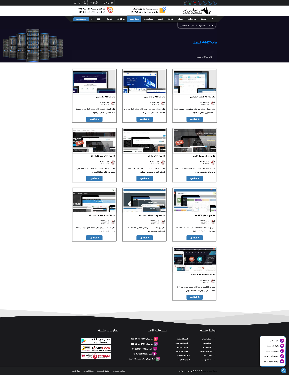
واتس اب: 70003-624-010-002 (142, 349)
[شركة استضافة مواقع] (196, 10)
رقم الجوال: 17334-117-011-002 (142, 344)
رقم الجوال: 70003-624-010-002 (142, 339)
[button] (215, 3)
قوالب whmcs (204, 102)
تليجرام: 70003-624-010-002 (142, 354)
